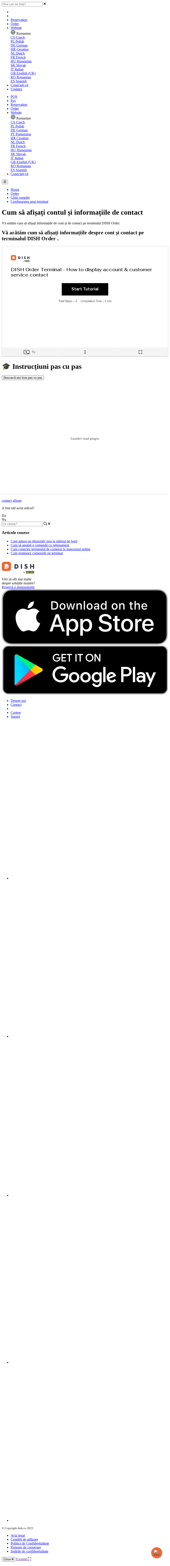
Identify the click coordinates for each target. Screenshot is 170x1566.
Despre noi (18, 701)
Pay (13, 100)
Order (15, 24)
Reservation (19, 20)
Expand (22, 1559)
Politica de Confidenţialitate (30, 1543)
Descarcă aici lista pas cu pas (23, 377)
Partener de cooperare (26, 1547)
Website (16, 28)
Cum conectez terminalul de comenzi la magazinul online (50, 549)
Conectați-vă (19, 85)
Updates (16, 89)
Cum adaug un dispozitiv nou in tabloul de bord (44, 541)
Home (15, 189)
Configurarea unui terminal (29, 201)
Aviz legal (18, 1535)
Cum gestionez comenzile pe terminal (37, 553)
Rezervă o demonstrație (18, 587)
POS (14, 96)
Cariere (16, 712)
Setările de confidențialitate (29, 1551)
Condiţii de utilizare (24, 1539)
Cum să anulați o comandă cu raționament (40, 545)
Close (8, 1559)
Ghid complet (20, 197)
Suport (15, 716)
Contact (16, 704)
